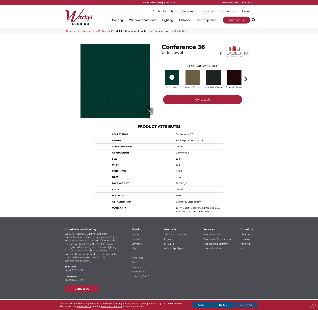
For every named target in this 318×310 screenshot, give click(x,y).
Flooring (117, 20)
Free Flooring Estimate (216, 243)
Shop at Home (211, 234)
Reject (224, 304)
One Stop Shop (206, 20)
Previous (159, 74)
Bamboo (136, 266)
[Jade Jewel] (172, 77)
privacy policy (84, 306)
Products (103, 30)
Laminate (137, 243)
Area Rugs (137, 257)
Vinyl (134, 248)
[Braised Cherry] (234, 77)
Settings (246, 304)
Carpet (91, 30)
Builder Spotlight (163, 11)
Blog (242, 248)
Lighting (167, 20)
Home (69, 30)
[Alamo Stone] (192, 77)
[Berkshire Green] (213, 77)
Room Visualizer (212, 248)
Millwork (184, 20)
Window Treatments (142, 20)
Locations (207, 11)
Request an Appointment (217, 239)
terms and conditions (111, 306)
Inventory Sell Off (142, 276)
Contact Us (236, 20)
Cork (134, 262)
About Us (228, 11)
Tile (133, 253)
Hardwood (137, 239)
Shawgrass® (138, 271)
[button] (254, 20)
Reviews (247, 11)
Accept (203, 304)
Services (187, 11)
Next (245, 74)
